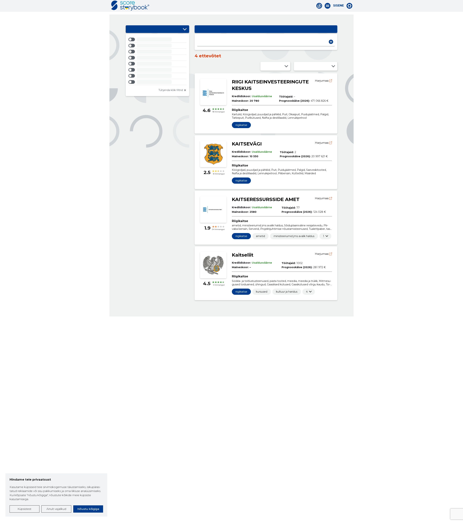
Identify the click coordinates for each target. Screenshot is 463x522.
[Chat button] (319, 6)
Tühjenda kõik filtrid (170, 90)
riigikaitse (241, 125)
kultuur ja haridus (286, 291)
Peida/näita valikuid (184, 29)
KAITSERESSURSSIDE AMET (266, 199)
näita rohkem (323, 236)
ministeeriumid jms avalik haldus (294, 236)
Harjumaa (322, 80)
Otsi (331, 41)
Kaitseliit (242, 255)
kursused (261, 291)
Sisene (338, 5)
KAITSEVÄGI (247, 144)
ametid (260, 236)
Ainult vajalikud (56, 509)
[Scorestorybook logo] (130, 6)
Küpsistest (24, 509)
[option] (157, 40)
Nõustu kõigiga (88, 509)
